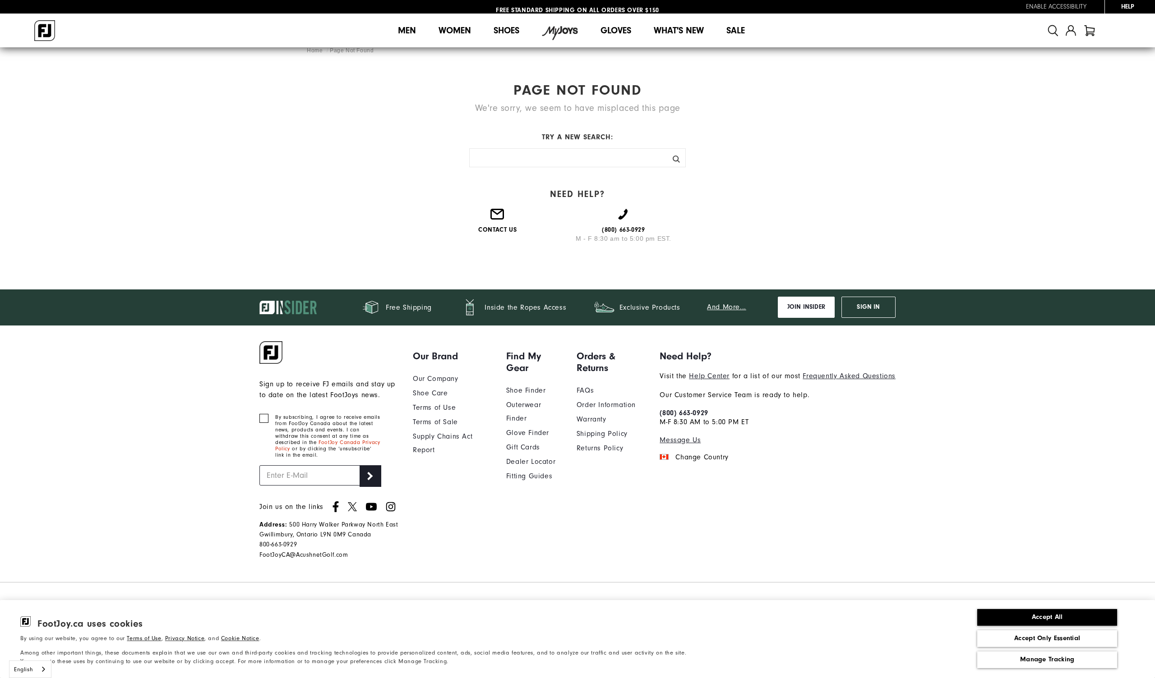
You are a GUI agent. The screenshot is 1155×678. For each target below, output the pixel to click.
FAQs (585, 390)
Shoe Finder (526, 390)
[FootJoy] (44, 30)
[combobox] (30, 669)
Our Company (435, 379)
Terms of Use (144, 638)
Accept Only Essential (1047, 638)
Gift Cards (523, 447)
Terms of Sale (435, 422)
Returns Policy (600, 448)
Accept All (1047, 617)
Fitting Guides (529, 476)
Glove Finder (527, 433)
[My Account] (1071, 30)
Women (455, 30)
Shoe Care (430, 393)
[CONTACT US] (497, 218)
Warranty (591, 419)
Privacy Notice (184, 638)
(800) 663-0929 (684, 413)
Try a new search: (577, 137)
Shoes (506, 30)
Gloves (616, 30)
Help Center (709, 376)
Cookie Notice (240, 638)
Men (407, 30)
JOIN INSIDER (806, 307)
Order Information (606, 405)
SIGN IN (868, 307)
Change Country (701, 457)
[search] (1053, 30)
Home (315, 50)
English (23, 669)
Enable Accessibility (1056, 6)
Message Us (680, 440)
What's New (679, 30)
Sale (735, 30)
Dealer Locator (530, 462)
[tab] (1090, 30)
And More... (726, 307)
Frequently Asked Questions (849, 376)
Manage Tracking (1047, 659)
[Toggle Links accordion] (453, 356)
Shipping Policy (602, 434)
